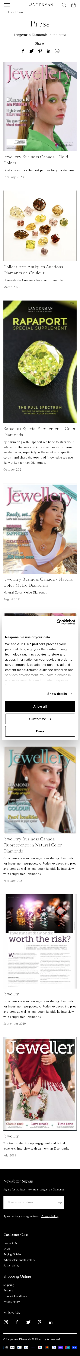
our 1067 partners (31, 644)
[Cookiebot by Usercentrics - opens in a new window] (57, 622)
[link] (8, 1323)
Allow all (40, 706)
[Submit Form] (60, 1202)
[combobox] (64, 5)
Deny (40, 731)
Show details (57, 693)
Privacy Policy (11, 1301)
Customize (37, 719)
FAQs (6, 1249)
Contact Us (10, 1243)
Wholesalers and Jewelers (19, 1260)
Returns (8, 1290)
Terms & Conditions (15, 1296)
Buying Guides (12, 1254)
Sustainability (11, 1265)
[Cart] (74, 5)
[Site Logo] (40, 5)
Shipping (8, 1285)
